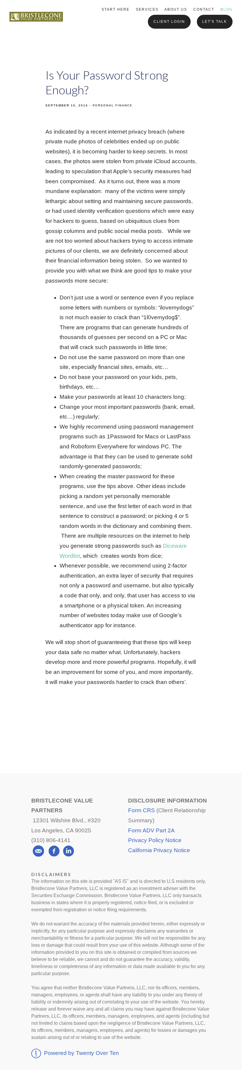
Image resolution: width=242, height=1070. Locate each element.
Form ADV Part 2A (151, 830)
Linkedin (165, 733)
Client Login (169, 22)
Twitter (121, 733)
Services (147, 9)
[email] (38, 851)
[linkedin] (68, 851)
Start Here (116, 9)
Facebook (77, 733)
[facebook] (54, 851)
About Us (175, 9)
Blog (226, 9)
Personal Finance (113, 105)
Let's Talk (214, 22)
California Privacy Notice (159, 850)
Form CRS (141, 810)
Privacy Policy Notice (155, 840)
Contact (203, 9)
